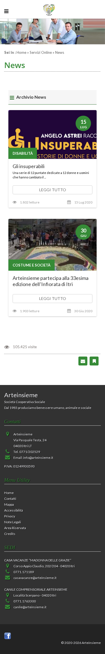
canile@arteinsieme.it (29, 607)
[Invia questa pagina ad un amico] (83, 361)
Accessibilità (13, 510)
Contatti (10, 498)
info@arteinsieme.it (38, 458)
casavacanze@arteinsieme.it (35, 578)
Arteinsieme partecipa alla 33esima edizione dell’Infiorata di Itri (50, 281)
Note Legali (12, 522)
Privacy (9, 516)
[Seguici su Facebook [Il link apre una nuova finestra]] (7, 635)
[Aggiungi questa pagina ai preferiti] (94, 361)
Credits (9, 534)
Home (21, 52)
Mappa (9, 504)
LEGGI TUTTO (52, 189)
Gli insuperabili (29, 166)
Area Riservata (15, 528)
